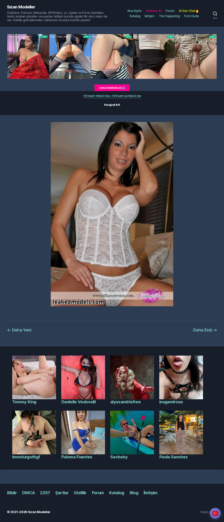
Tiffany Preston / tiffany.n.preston (112, 96)
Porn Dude (191, 16)
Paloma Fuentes (76, 456)
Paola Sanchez (173, 456)
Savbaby (119, 456)
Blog (134, 492)
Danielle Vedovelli (78, 401)
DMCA (28, 492)
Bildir (12, 492)
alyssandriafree (125, 401)
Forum (170, 11)
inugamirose (171, 401)
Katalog (135, 16)
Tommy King (24, 401)
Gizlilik (80, 492)
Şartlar (62, 492)
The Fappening (169, 16)
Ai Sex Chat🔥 (189, 11)
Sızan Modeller (21, 7)
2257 (45, 492)
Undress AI (153, 11)
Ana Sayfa (134, 11)
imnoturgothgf (26, 456)
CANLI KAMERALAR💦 (112, 87)
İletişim (150, 16)
